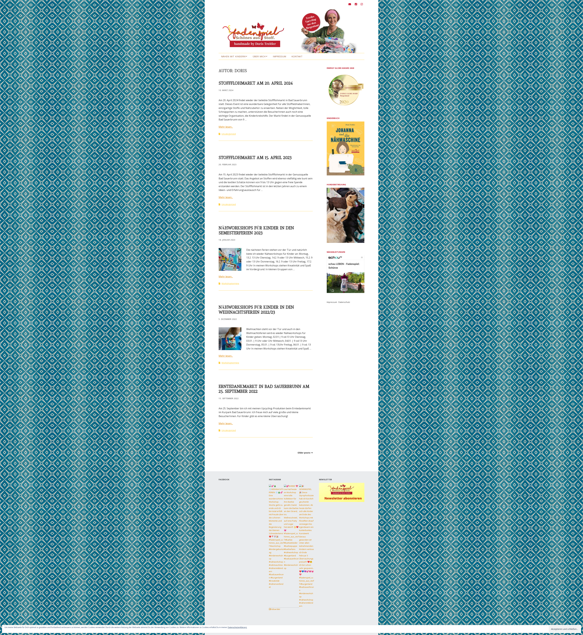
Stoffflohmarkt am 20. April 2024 (256, 83)
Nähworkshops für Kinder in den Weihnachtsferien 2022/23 (256, 309)
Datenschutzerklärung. (237, 627)
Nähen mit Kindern (233, 56)
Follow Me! (275, 609)
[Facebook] (356, 4)
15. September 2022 (229, 398)
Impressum (279, 56)
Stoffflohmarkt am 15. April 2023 (255, 157)
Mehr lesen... (226, 126)
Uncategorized (229, 133)
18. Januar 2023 (227, 240)
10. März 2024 (226, 90)
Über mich (259, 56)
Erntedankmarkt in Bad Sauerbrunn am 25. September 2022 (264, 388)
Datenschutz (344, 302)
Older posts (304, 452)
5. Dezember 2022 (228, 319)
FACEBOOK (224, 479)
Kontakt (297, 56)
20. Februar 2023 (228, 164)
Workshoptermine (230, 283)
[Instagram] (361, 4)
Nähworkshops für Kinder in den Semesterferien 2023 (256, 230)
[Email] (350, 4)
